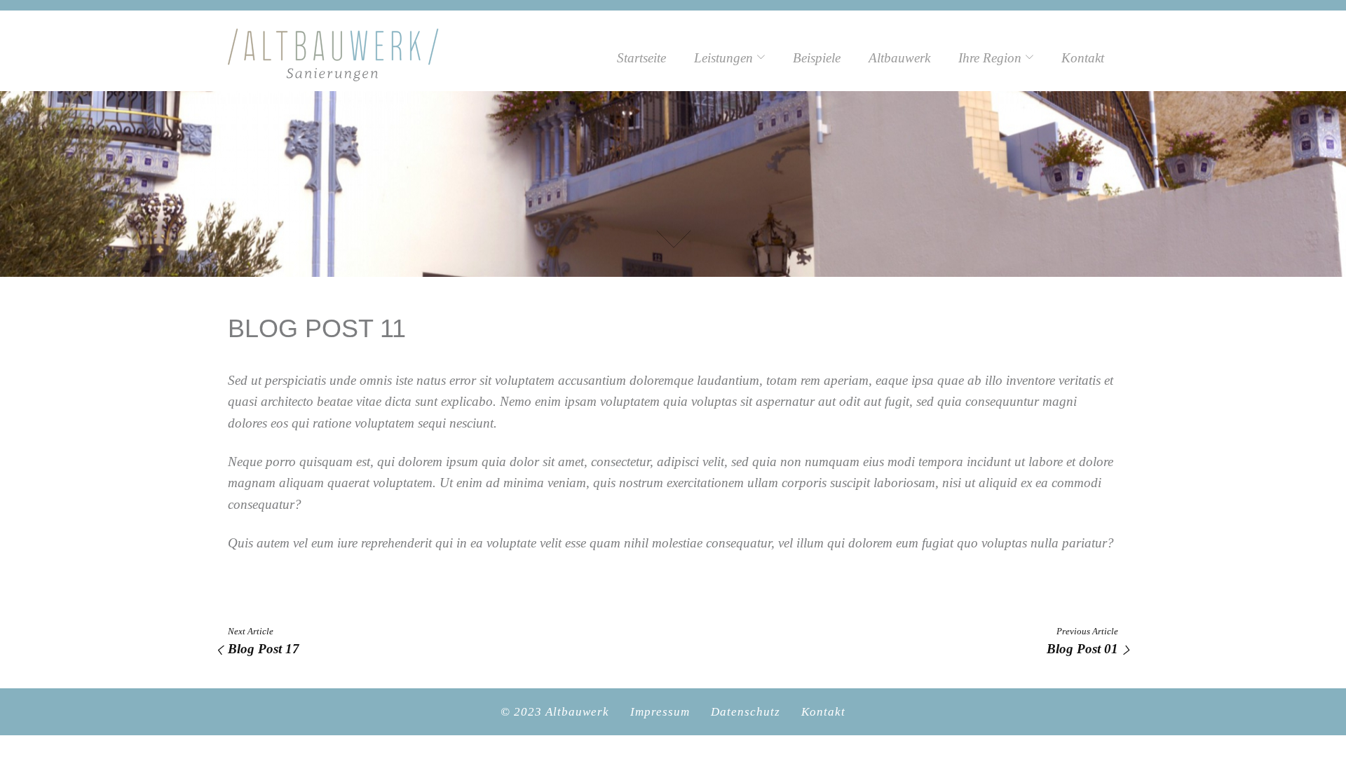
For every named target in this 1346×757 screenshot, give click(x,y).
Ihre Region (989, 57)
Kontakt (1082, 57)
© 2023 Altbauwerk (555, 711)
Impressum (660, 711)
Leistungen (723, 57)
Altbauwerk (899, 57)
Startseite (641, 57)
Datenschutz (745, 711)
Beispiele (817, 57)
